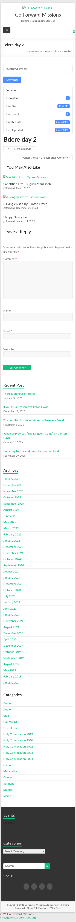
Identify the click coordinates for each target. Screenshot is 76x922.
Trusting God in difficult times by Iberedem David (33, 420)
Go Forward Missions (38, 15)
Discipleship (10, 728)
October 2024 (12, 559)
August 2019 (11, 664)
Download (12, 80)
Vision (7, 796)
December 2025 (13, 485)
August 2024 (11, 571)
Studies (8, 789)
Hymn (7, 765)
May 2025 (9, 522)
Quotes (8, 777)
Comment (10, 259)
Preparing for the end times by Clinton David (31, 451)
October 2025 (12, 497)
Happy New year (15, 217)
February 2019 (12, 676)
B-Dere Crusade (19, 148)
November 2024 (13, 553)
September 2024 (13, 565)
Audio (7, 703)
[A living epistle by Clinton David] (24, 197)
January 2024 (11, 577)
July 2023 (9, 596)
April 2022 (9, 608)
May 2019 (9, 670)
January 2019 (11, 682)
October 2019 (12, 651)
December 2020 (13, 633)
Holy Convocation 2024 (18, 759)
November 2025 (13, 491)
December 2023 (13, 584)
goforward (9, 188)
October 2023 (12, 590)
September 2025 (13, 503)
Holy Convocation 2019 (18, 734)
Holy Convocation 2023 (18, 752)
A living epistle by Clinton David (25, 204)
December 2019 (13, 645)
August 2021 (11, 627)
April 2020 (9, 639)
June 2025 (9, 516)
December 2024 (13, 547)
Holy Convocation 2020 (18, 740)
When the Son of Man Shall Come (45, 157)
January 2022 (11, 614)
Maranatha (10, 771)
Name (8, 310)
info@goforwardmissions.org (18, 917)
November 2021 (13, 621)
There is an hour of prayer (19, 393)
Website (8, 349)
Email (7, 331)
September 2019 (13, 658)
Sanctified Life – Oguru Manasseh (27, 184)
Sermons (8, 783)
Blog (6, 715)
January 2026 (11, 479)
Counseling (10, 722)
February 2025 (12, 534)
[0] (72, 33)
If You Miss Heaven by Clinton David (25, 407)
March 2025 (11, 528)
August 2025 (11, 509)
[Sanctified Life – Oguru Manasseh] (25, 177)
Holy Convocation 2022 (18, 746)
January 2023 (11, 602)
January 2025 (11, 540)
